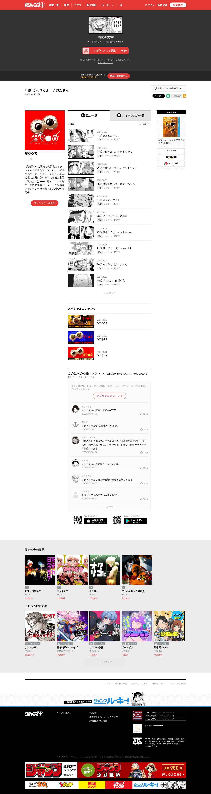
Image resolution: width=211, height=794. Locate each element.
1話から (146, 124)
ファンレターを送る (44, 203)
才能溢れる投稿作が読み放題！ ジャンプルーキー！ (105, 699)
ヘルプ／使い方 (64, 713)
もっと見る (108, 293)
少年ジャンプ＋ (35, 5)
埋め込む (177, 96)
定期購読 (178, 5)
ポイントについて (105, 63)
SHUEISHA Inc (64, 757)
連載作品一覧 (121, 683)
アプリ (77, 5)
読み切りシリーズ (139, 683)
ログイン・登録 (156, 5)
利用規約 (93, 713)
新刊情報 (91, 5)
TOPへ (107, 683)
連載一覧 (54, 5)
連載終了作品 (158, 683)
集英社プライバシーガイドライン (104, 717)
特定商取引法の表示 (98, 721)
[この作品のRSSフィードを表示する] (184, 96)
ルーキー (108, 5)
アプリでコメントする (109, 395)
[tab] (89, 115)
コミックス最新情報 (177, 683)
